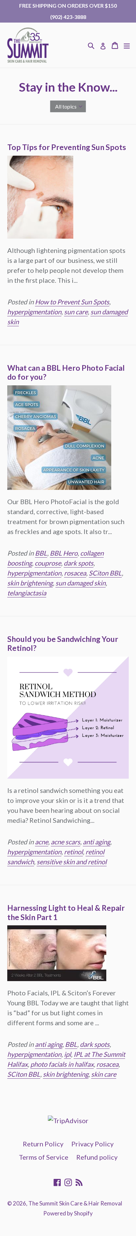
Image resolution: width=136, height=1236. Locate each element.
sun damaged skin (80, 583)
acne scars (65, 842)
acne (41, 842)
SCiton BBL (105, 573)
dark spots (78, 563)
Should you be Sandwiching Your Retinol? (62, 643)
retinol (73, 852)
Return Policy (43, 1144)
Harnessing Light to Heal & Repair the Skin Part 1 (66, 912)
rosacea (75, 573)
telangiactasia (26, 593)
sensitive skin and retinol (72, 862)
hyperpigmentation (34, 312)
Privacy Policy (92, 1144)
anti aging (96, 842)
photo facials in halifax (62, 1064)
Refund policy (97, 1157)
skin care (103, 1074)
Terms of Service (43, 1157)
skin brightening (30, 583)
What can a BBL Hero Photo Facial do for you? (66, 372)
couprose (48, 563)
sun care (76, 312)
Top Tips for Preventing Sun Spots (66, 147)
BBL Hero (64, 553)
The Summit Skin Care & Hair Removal (75, 1203)
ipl (67, 1054)
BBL (41, 553)
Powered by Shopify (68, 1213)
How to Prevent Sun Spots (72, 302)
